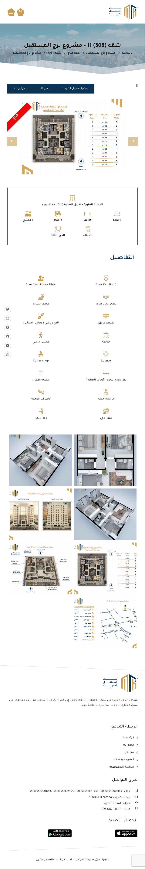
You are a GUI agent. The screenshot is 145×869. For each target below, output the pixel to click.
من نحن (129, 752)
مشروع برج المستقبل (100, 53)
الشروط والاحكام (123, 759)
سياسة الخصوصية (121, 767)
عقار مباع (74, 53)
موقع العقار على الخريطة (75, 88)
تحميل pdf (44, 88)
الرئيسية (127, 53)
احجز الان (22, 88)
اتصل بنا (128, 745)
